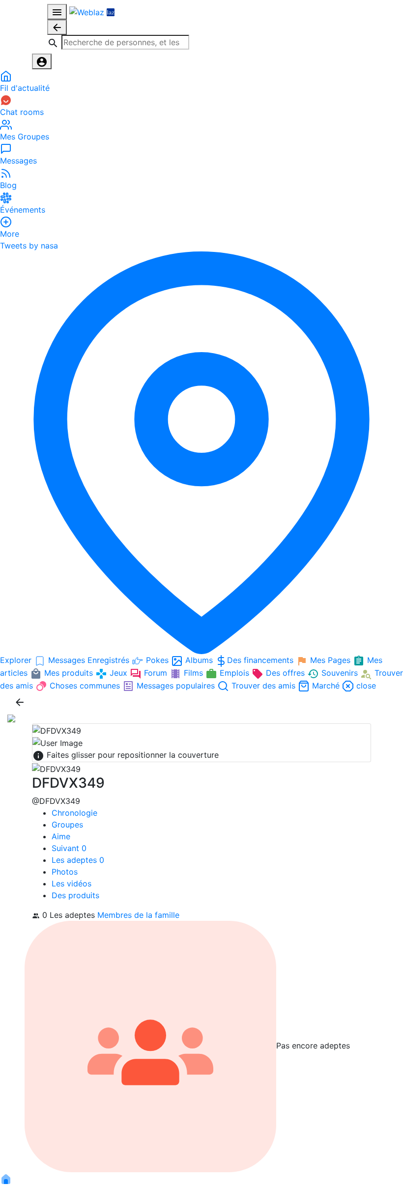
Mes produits (68, 673)
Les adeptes (78, 860)
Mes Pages (330, 660)
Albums (199, 660)
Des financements (261, 660)
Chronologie (74, 813)
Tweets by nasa (29, 245)
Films (193, 673)
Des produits (75, 895)
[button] (118, 42)
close (365, 685)
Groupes (67, 824)
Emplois (234, 673)
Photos (65, 872)
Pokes (157, 660)
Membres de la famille (138, 915)
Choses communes (84, 685)
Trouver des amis (263, 685)
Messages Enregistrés (89, 660)
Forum (156, 673)
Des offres (285, 673)
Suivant (69, 848)
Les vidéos (71, 883)
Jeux (118, 673)
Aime (61, 836)
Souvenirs (339, 673)
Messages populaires (175, 685)
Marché (326, 685)
